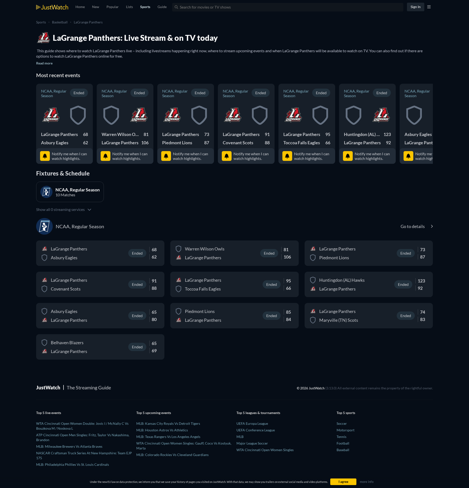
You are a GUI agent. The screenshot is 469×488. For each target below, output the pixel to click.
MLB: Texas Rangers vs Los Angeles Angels (168, 437)
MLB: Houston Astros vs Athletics (162, 430)
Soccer (342, 423)
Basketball (60, 22)
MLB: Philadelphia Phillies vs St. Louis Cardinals (72, 464)
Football (343, 443)
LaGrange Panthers (88, 22)
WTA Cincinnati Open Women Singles (265, 450)
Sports (41, 22)
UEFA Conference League (255, 430)
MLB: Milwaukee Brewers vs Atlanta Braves (69, 446)
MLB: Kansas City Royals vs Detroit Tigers (168, 423)
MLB (240, 437)
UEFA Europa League (252, 423)
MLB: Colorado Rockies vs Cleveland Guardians (172, 455)
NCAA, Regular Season (53, 93)
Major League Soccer (252, 443)
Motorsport (345, 430)
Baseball (343, 450)
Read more (44, 63)
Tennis (341, 437)
